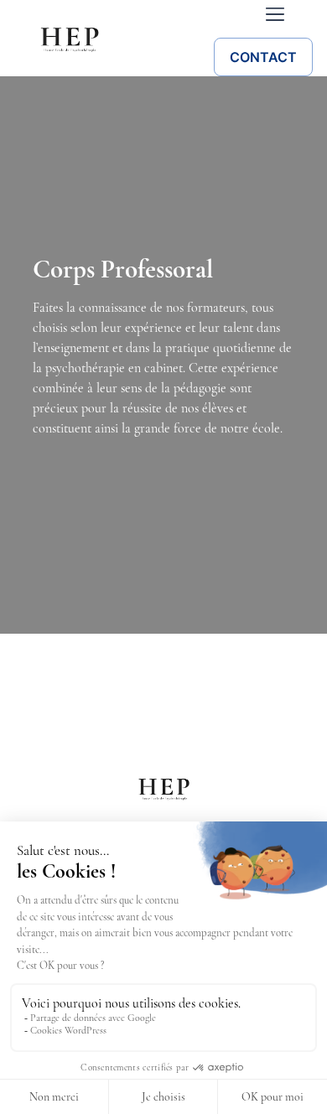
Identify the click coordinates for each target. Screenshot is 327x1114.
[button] (274, 15)
